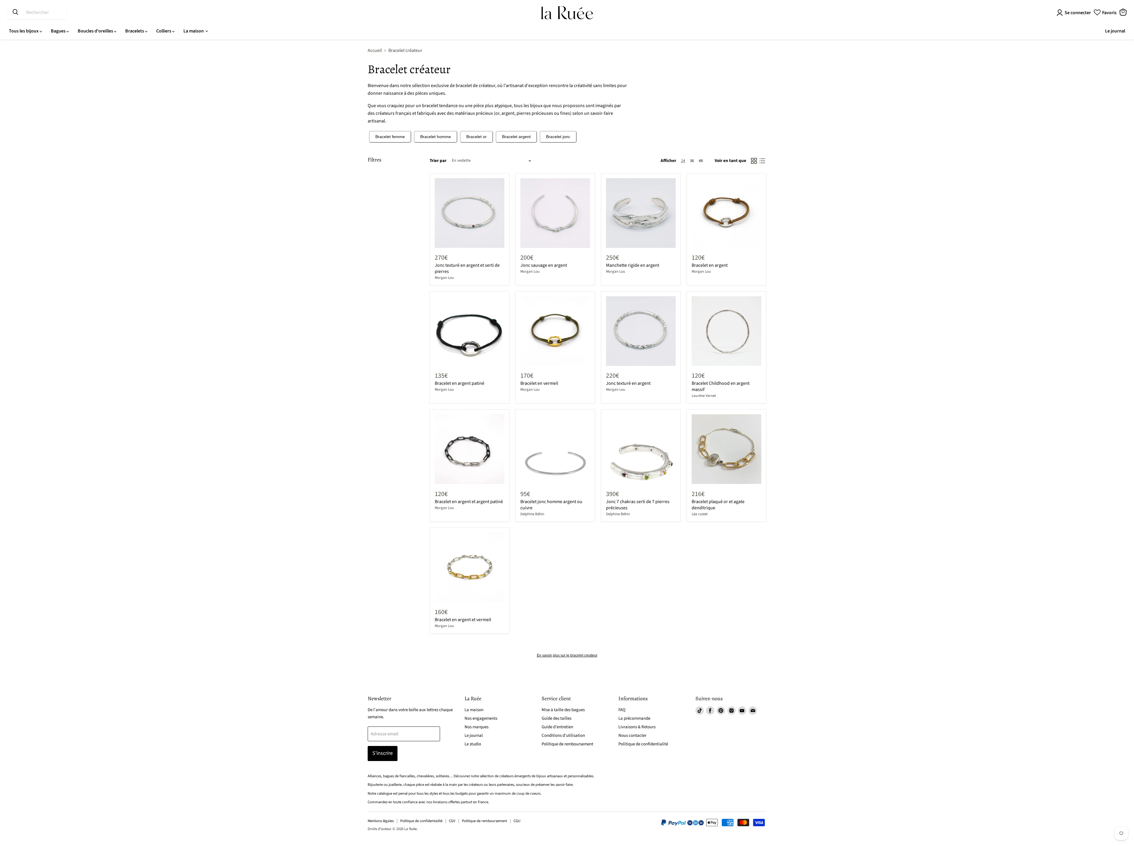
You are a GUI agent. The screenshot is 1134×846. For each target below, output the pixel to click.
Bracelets (135, 31)
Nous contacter (632, 735)
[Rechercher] (15, 12)
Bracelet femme (390, 136)
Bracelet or (476, 136)
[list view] (762, 161)
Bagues (58, 31)
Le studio (473, 744)
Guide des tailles (556, 718)
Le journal (1115, 31)
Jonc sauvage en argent (543, 265)
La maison (194, 31)
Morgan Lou (444, 277)
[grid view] (754, 161)
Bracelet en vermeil (539, 383)
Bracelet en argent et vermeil (463, 619)
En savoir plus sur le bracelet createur (567, 655)
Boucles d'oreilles (96, 31)
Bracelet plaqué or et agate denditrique (718, 504)
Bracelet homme (435, 136)
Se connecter (1078, 12)
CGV (452, 821)
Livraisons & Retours (637, 727)
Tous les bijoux (24, 31)
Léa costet (700, 514)
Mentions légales (381, 821)
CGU (517, 821)
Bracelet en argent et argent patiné (469, 501)
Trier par (438, 160)
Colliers (164, 31)
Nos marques (476, 727)
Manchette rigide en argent (632, 265)
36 (692, 161)
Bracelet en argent (710, 265)
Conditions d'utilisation (563, 735)
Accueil (375, 50)
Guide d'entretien (557, 727)
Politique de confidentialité (643, 744)
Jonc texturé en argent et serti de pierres (467, 268)
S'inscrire (382, 753)
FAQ (621, 710)
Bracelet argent (516, 136)
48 (701, 161)
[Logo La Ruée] (567, 12)
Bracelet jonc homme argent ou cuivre (551, 504)
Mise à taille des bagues (563, 710)
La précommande (634, 718)
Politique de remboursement (567, 744)
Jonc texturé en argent (628, 383)
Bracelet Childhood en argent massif (721, 386)
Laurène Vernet (704, 395)
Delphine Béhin (532, 514)
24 (683, 161)
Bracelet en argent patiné (459, 383)
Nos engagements (481, 718)
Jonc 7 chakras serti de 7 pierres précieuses (637, 504)
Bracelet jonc (558, 136)
